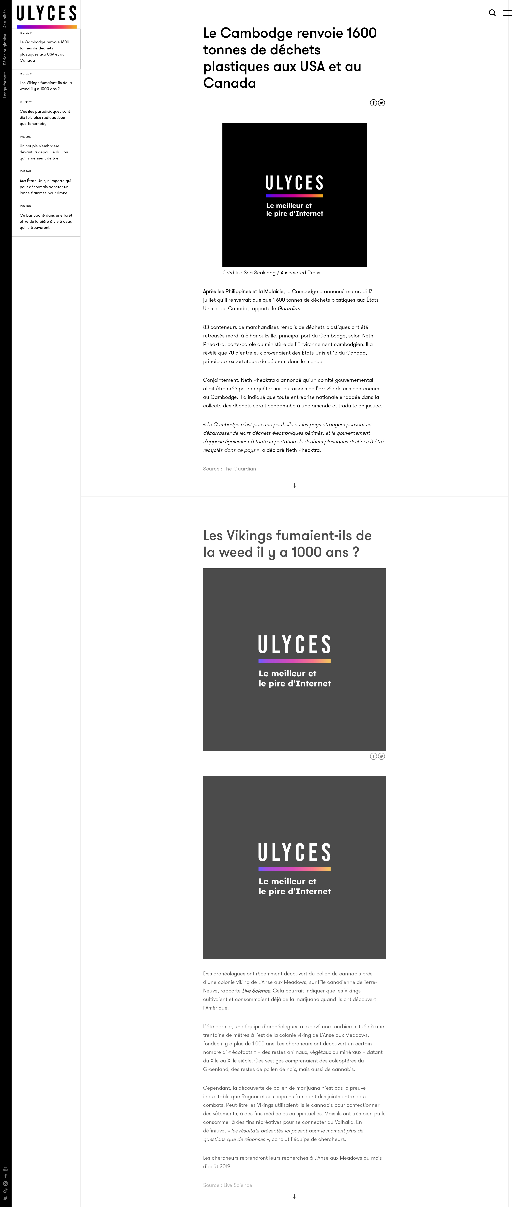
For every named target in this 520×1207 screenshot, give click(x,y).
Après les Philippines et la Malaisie (243, 291)
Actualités (5, 18)
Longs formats (5, 84)
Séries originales (5, 49)
